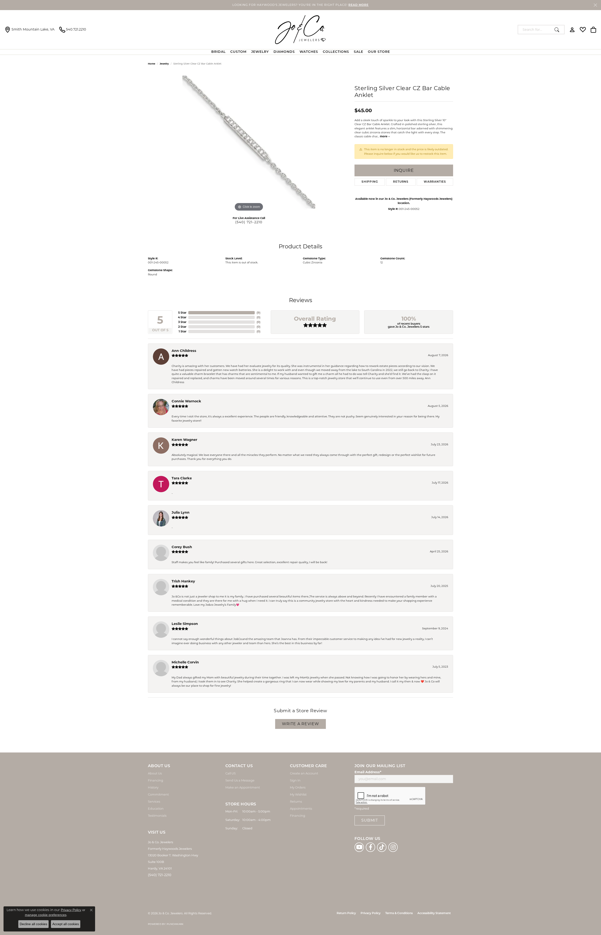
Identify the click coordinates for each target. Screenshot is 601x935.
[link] (29, 29)
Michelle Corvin (185, 662)
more (384, 136)
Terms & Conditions (399, 913)
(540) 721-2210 (249, 222)
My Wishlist (298, 794)
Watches (309, 52)
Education (156, 808)
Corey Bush (182, 547)
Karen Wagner (184, 440)
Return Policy (346, 913)
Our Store (379, 52)
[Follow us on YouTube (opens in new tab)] (359, 847)
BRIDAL (218, 52)
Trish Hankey (183, 581)
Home (151, 63)
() (258, 312)
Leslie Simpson (185, 624)
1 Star (182, 331)
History (153, 787)
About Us (155, 773)
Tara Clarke (182, 478)
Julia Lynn (180, 512)
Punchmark (175, 924)
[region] (248, 142)
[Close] (595, 5)
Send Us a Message (239, 780)
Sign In (295, 780)
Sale (358, 52)
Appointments (301, 808)
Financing (155, 780)
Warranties (435, 182)
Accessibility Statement (434, 913)
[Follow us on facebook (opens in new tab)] (370, 847)
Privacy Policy (371, 913)
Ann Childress (184, 351)
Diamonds (284, 52)
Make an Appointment (242, 787)
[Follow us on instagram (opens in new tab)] (393, 847)
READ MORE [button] (358, 5)
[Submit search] (558, 29)
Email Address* (367, 772)
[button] (572, 29)
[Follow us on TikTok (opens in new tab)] (381, 847)
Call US (230, 773)
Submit (369, 820)
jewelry (164, 63)
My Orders (297, 787)
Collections (336, 52)
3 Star (182, 322)
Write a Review (300, 724)
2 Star (182, 326)
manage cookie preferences (45, 915)
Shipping (370, 182)
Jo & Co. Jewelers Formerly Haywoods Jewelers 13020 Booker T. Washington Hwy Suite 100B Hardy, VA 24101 (173, 855)
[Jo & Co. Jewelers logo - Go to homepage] (300, 29)
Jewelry (260, 52)
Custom (238, 52)
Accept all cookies (65, 924)
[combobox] (535, 29)
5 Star (182, 312)
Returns (400, 182)
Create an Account (304, 773)
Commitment (158, 794)
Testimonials (157, 815)
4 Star (182, 317)
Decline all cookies (33, 924)
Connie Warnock (186, 401)
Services (154, 801)
